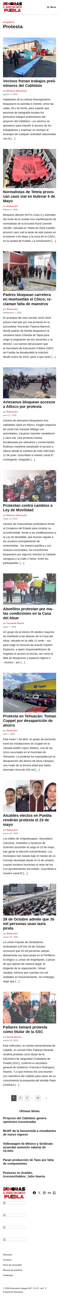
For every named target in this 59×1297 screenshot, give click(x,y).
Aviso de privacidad (12, 1265)
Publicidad (8, 1275)
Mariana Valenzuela (17, 91)
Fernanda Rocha (15, 623)
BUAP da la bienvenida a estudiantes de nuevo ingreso (29, 1132)
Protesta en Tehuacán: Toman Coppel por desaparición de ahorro (29, 720)
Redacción (12, 206)
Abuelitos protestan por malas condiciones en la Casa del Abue (28, 613)
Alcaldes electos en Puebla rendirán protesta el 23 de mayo (27, 820)
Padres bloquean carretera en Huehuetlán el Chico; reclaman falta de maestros (27, 299)
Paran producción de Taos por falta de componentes (28, 1161)
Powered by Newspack (13, 1292)
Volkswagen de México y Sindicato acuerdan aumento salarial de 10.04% (28, 1147)
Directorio (7, 1254)
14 (38, 1097)
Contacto (7, 1260)
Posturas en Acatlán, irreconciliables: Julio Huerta (24, 1174)
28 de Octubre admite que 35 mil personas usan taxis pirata (28, 923)
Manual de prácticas (12, 1270)
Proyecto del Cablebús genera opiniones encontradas (24, 1120)
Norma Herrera (14, 1037)
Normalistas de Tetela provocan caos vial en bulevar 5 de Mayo (29, 196)
